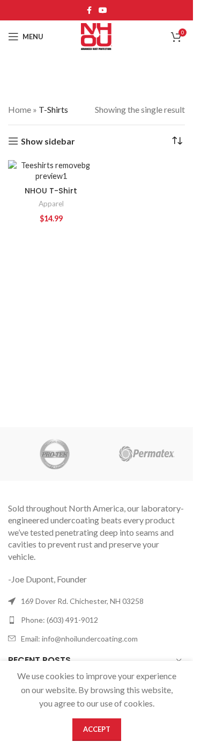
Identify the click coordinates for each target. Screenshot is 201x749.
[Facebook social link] (89, 10)
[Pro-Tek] (54, 454)
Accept (96, 729)
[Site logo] (96, 35)
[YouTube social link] (102, 10)
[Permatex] (147, 454)
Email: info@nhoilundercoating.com (79, 638)
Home (19, 109)
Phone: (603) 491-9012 (59, 619)
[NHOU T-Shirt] (51, 171)
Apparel (51, 203)
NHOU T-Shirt (51, 190)
